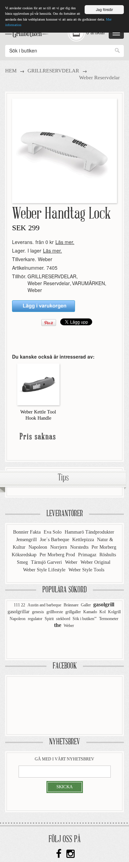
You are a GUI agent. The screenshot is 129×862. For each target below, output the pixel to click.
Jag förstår (104, 9)
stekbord (63, 618)
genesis (38, 611)
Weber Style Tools (86, 569)
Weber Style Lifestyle (45, 569)
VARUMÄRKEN (88, 283)
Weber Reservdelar (99, 77)
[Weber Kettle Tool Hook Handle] (38, 383)
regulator (35, 618)
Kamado (90, 611)
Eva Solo (53, 532)
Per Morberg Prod (58, 554)
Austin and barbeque (44, 605)
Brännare (71, 605)
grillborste (54, 611)
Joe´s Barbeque (55, 539)
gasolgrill (103, 604)
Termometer (108, 618)
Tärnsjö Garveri (47, 562)
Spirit (49, 618)
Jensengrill (27, 539)
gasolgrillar (19, 611)
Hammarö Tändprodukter (89, 532)
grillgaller (73, 611)
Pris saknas (38, 437)
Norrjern (59, 547)
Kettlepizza (83, 539)
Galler (86, 605)
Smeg (23, 562)
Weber (45, 259)
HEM (11, 70)
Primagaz (88, 554)
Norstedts (80, 547)
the (57, 625)
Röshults (107, 554)
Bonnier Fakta (27, 532)
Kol (102, 611)
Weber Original (95, 562)
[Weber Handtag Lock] (64, 150)
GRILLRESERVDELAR (53, 70)
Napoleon (39, 547)
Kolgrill (114, 611)
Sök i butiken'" (85, 618)
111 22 (19, 605)
